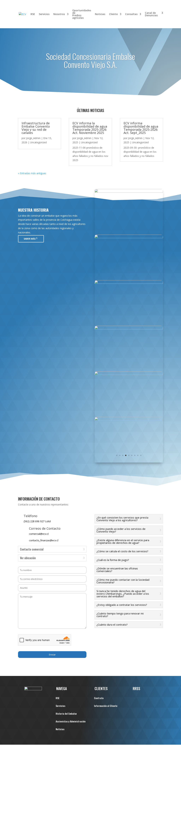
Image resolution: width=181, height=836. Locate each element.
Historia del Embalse (66, 713)
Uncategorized (38, 142)
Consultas (131, 14)
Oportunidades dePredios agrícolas (81, 14)
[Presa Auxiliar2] (129, 282)
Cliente (113, 14)
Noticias (100, 14)
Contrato (99, 698)
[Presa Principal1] (129, 419)
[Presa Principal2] (129, 237)
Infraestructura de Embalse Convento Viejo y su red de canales (36, 128)
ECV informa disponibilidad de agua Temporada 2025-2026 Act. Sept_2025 (141, 128)
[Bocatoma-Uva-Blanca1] (129, 191)
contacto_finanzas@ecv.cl (43, 540)
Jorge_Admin (33, 138)
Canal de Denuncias (151, 14)
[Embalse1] (129, 374)
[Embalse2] (129, 328)
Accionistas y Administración (71, 721)
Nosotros (59, 14)
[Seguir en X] (142, 698)
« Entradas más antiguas (32, 173)
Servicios (44, 14)
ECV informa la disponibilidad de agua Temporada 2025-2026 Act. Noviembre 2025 (89, 128)
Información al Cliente (105, 706)
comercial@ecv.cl (39, 533)
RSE (33, 14)
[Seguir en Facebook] (135, 698)
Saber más (30, 238)
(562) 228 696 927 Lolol (37, 521)
